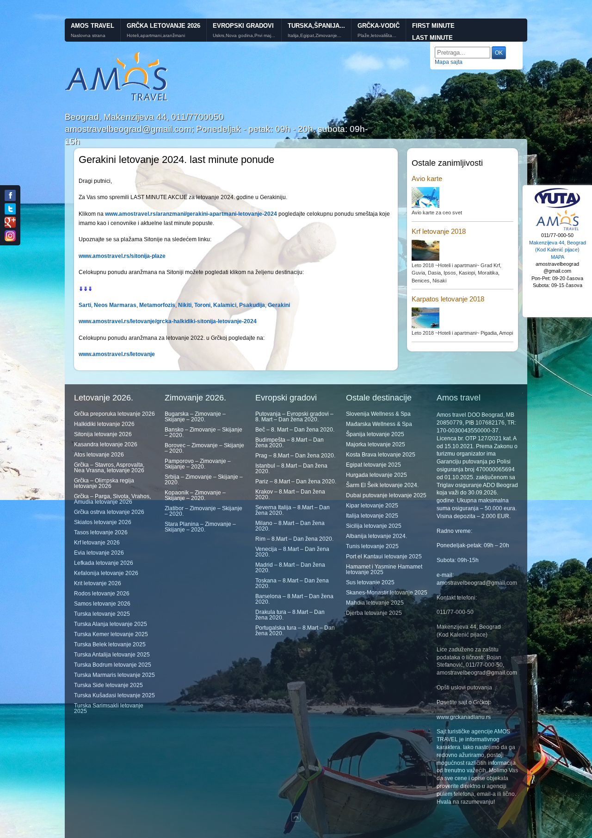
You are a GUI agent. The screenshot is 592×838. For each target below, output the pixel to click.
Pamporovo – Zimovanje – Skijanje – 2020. (198, 464)
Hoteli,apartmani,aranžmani (156, 35)
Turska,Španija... (316, 26)
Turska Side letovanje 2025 (108, 685)
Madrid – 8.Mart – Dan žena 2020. (290, 568)
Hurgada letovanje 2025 (376, 475)
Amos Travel (92, 26)
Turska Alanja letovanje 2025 (110, 624)
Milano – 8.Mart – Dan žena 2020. (290, 526)
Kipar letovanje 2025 (372, 505)
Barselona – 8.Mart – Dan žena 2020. (294, 599)
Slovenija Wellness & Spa (378, 414)
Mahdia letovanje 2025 (375, 603)
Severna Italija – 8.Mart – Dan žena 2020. (292, 510)
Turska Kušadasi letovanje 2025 (114, 695)
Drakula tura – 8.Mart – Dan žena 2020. (290, 615)
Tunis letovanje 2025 (372, 546)
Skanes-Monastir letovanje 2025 (386, 592)
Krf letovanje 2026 (97, 542)
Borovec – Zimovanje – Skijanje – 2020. (204, 448)
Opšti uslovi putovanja (464, 687)
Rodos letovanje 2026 (102, 593)
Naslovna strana (88, 35)
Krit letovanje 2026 (97, 583)
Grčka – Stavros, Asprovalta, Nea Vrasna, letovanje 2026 (109, 468)
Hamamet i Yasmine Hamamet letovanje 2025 (384, 569)
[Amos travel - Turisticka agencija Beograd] (557, 229)
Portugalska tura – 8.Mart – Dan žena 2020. (295, 631)
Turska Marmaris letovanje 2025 (114, 675)
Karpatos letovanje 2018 (448, 299)
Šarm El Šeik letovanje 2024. (382, 485)
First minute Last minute (433, 32)
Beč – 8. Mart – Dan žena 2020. (294, 429)
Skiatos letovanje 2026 (102, 522)
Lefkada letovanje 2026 (103, 563)
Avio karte (427, 178)
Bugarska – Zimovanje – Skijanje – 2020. (195, 417)
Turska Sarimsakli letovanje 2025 (108, 708)
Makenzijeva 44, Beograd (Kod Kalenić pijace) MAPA (557, 250)
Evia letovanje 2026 (99, 553)
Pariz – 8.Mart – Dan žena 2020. (295, 481)
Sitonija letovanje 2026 (103, 434)
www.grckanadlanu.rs (464, 717)
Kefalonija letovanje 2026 (106, 573)
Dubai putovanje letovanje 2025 (386, 495)
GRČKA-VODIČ (379, 26)
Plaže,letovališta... (377, 35)
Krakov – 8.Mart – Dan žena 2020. (290, 494)
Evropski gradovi (243, 26)
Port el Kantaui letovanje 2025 (384, 556)
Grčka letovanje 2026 (163, 26)
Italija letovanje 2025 (372, 516)
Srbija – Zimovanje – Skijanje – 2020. (204, 480)
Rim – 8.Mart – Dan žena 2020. (294, 539)
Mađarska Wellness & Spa (379, 424)
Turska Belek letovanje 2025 (110, 644)
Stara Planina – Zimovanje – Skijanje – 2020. (200, 527)
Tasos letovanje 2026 (101, 532)
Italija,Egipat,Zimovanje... (314, 35)
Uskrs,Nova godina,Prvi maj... (244, 35)
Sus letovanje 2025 (370, 582)
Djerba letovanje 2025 (374, 613)
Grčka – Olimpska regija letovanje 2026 (104, 483)
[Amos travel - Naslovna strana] (117, 100)
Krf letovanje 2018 (439, 231)
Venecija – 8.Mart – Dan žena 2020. (292, 552)
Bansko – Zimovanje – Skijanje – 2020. (203, 432)
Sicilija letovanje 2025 (373, 526)
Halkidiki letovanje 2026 (104, 424)
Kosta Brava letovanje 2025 (380, 454)
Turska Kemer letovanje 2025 (111, 634)
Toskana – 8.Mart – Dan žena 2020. (292, 583)
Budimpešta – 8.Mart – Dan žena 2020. (289, 443)
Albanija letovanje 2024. (376, 536)
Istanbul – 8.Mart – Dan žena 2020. (291, 469)
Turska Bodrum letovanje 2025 (112, 665)
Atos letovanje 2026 (99, 454)
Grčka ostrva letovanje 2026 (109, 512)
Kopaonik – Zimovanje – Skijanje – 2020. (195, 495)
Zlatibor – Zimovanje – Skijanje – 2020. (203, 511)
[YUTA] (557, 207)
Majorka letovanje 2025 (375, 444)
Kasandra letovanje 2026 (105, 444)
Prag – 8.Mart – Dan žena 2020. (295, 455)
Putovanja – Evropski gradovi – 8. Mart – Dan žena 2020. (294, 417)
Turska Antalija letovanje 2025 (112, 654)
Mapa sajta (448, 62)
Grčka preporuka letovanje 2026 (114, 414)
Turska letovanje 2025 (102, 614)
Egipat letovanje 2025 (373, 465)
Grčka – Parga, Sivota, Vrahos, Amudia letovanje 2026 (112, 499)
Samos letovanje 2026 (102, 603)
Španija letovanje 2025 (375, 434)
